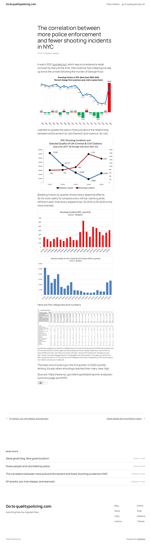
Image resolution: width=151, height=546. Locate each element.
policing (56, 53)
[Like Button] (40, 383)
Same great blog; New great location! (27, 458)
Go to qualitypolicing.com (21, 4)
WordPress (141, 539)
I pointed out (59, 64)
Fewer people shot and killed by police (124, 418)
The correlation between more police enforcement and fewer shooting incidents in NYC (57, 473)
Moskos (48, 53)
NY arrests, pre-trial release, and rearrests (28, 418)
